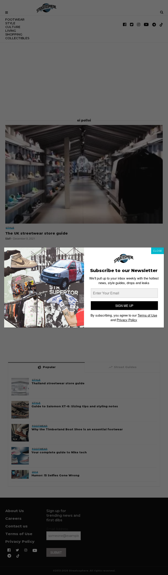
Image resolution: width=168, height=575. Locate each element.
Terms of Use (147, 315)
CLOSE (157, 250)
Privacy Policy (127, 319)
